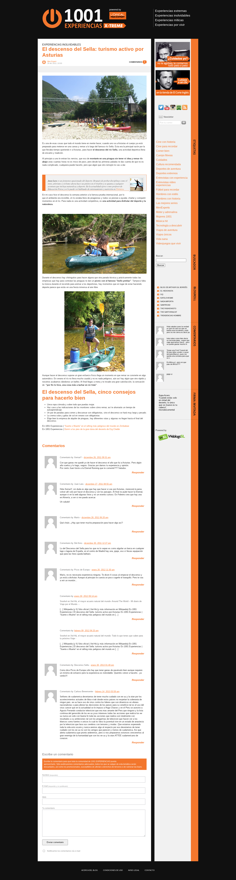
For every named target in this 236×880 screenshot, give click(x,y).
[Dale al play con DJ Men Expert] (178, 107)
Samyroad (165, 305)
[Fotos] (172, 107)
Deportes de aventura (168, 168)
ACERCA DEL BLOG (89, 870)
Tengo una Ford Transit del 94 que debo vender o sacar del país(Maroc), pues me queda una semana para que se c (178, 354)
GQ (161, 294)
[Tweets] (161, 107)
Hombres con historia (168, 198)
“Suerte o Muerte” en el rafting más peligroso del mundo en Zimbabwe (96, 426)
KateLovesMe (166, 298)
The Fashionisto (168, 308)
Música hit (162, 221)
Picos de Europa (82, 570)
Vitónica (120, 189)
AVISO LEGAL (133, 870)
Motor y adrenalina (166, 212)
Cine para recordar (166, 146)
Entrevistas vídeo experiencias (166, 184)
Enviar (183, 122)
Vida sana (162, 239)
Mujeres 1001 (164, 216)
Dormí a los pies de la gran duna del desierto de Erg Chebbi (92, 429)
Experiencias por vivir (170, 24)
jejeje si (169, 374)
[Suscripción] (184, 107)
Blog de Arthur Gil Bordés (173, 287)
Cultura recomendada (168, 164)
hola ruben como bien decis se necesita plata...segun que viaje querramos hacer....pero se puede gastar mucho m (178, 341)
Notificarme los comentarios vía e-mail (63, 851)
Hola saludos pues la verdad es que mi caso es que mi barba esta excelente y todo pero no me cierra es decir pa (178, 329)
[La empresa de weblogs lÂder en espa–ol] (171, 443)
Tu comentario (48, 808)
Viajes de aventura (166, 230)
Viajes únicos (163, 234)
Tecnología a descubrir (169, 225)
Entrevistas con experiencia (172, 177)
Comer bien (162, 150)
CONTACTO (150, 870)
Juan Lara (78, 484)
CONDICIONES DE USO (113, 870)
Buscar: (159, 256)
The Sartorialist (168, 312)
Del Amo (78, 543)
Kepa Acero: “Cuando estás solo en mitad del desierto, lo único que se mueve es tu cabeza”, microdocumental (168, 402)
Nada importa (166, 301)
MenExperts (163, 207)
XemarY (78, 457)
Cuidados (161, 159)
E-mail (55, 786)
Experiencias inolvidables (172, 15)
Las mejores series (167, 203)
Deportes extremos (167, 173)
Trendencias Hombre (170, 315)
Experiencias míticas (169, 20)
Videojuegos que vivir (168, 243)
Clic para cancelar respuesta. (132, 760)
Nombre (50, 775)
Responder (138, 472)
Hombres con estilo (167, 194)
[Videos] (167, 107)
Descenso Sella (81, 665)
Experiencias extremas (171, 10)
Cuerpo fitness (164, 155)
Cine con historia (165, 142)
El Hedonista (166, 291)
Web (44, 797)
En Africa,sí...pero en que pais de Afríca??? (176, 363)
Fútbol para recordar (167, 189)
